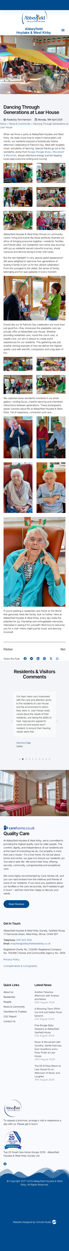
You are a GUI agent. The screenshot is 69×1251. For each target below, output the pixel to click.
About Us (8, 992)
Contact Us (9, 1021)
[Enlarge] (61, 280)
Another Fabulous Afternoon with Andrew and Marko (46, 995)
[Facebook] (5, 1163)
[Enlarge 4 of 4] (61, 379)
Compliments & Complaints (20, 966)
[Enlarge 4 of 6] (61, 191)
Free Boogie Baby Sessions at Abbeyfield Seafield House (46, 1029)
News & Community (19, 123)
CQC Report (10, 1016)
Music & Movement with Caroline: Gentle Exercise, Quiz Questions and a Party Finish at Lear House (48, 1048)
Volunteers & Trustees (15, 1011)
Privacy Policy (12, 959)
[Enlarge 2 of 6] (61, 167)
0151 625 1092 (24, 940)
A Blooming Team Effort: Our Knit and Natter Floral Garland (48, 1012)
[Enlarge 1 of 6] (28, 167)
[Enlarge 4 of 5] (61, 466)
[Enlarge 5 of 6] (28, 215)
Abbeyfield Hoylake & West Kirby (33, 31)
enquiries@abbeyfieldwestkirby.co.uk (30, 943)
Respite (7, 1001)
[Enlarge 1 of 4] (28, 361)
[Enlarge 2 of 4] (61, 361)
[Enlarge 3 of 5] (28, 466)
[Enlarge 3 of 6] (28, 191)
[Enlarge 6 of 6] (61, 215)
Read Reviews (16, 904)
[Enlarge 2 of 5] (61, 420)
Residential (9, 996)
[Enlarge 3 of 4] (28, 379)
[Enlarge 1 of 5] (28, 420)
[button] (62, 30)
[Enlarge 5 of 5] (61, 521)
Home (3, 123)
